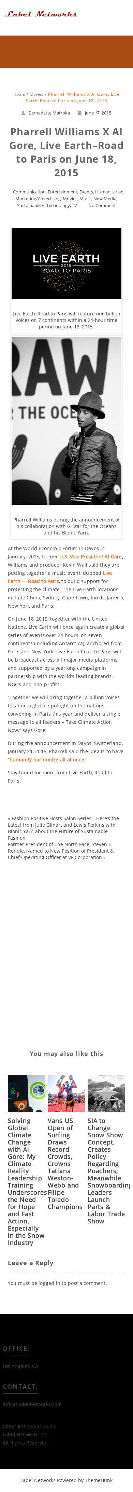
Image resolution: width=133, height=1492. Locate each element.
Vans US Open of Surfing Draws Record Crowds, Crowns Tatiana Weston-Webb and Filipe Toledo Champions (65, 1163)
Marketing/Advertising (38, 198)
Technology (58, 205)
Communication (29, 192)
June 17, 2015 (98, 113)
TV (74, 205)
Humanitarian (109, 192)
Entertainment (62, 192)
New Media (104, 198)
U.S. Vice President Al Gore (90, 556)
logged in (49, 1283)
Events (86, 192)
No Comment (102, 205)
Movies (70, 198)
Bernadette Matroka (49, 113)
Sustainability (30, 205)
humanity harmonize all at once (47, 759)
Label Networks (38, 1480)
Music (85, 198)
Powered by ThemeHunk (85, 1480)
